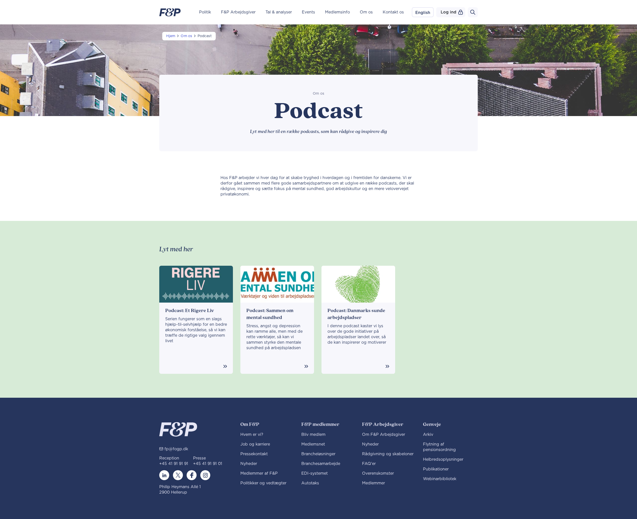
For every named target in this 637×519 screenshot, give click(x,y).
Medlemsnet (313, 444)
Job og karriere (255, 444)
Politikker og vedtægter (263, 483)
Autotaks (310, 483)
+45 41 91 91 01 (207, 464)
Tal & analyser (278, 12)
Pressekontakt (254, 454)
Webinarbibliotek (439, 479)
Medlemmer (373, 483)
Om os (366, 12)
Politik (205, 12)
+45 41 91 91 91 (173, 464)
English (422, 13)
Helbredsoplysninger (443, 459)
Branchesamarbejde (320, 464)
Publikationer (436, 469)
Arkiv (428, 435)
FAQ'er (369, 464)
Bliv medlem (313, 435)
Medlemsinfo (337, 12)
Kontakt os (393, 12)
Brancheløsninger (318, 454)
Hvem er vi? (251, 435)
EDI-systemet (314, 473)
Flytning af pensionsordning (439, 447)
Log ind (448, 12)
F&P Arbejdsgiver (238, 12)
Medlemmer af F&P (259, 473)
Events (308, 12)
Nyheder (248, 464)
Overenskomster (378, 473)
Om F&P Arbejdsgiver (383, 435)
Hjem (170, 36)
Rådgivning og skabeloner (388, 454)
